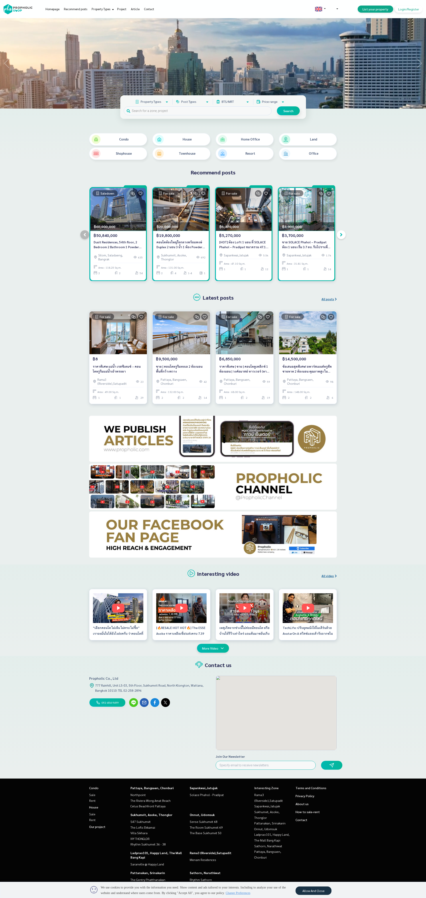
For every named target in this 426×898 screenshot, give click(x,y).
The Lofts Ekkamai (142, 827)
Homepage (52, 9)
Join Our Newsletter (230, 756)
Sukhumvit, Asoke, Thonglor (151, 815)
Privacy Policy (305, 796)
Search (288, 111)
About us (302, 804)
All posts (327, 299)
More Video (210, 648)
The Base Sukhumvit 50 (205, 833)
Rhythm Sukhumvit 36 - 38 (148, 844)
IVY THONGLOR (140, 839)
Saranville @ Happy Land (147, 864)
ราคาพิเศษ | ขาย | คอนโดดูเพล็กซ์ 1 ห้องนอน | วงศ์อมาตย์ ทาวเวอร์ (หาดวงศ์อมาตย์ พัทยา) (244, 369)
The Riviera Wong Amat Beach (150, 800)
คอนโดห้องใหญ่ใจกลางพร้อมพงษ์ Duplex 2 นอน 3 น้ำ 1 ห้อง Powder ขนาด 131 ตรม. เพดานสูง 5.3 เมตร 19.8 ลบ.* (179, 245)
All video (327, 576)
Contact (149, 9)
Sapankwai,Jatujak (204, 788)
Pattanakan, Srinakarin (147, 873)
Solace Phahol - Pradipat (207, 795)
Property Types (101, 9)
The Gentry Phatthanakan (147, 880)
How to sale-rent (308, 812)
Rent (92, 800)
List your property (375, 9)
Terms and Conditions (311, 788)
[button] (419, 63)
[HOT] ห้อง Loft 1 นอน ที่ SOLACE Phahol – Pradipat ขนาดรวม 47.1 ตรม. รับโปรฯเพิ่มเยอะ (242, 245)
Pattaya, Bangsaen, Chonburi (152, 788)
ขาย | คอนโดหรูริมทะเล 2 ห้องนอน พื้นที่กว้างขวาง (179, 368)
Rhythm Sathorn (201, 880)
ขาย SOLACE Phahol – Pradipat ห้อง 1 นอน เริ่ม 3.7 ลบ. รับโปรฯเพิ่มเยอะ (306, 245)
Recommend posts (75, 9)
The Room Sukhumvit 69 (206, 827)
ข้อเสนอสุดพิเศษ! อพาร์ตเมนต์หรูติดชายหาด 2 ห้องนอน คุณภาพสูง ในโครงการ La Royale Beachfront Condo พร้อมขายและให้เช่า (307, 369)
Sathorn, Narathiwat (205, 873)
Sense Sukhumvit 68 (203, 822)
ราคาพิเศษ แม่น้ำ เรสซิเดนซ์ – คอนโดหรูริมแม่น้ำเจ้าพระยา (117, 368)
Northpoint (138, 795)
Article (135, 9)
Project (121, 9)
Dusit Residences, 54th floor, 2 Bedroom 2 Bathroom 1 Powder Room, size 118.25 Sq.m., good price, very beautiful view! (116, 245)
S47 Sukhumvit (140, 822)
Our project (97, 827)
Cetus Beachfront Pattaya (148, 806)
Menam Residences (203, 860)
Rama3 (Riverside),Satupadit (210, 853)
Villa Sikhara (139, 833)
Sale (92, 795)
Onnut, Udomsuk (202, 815)
